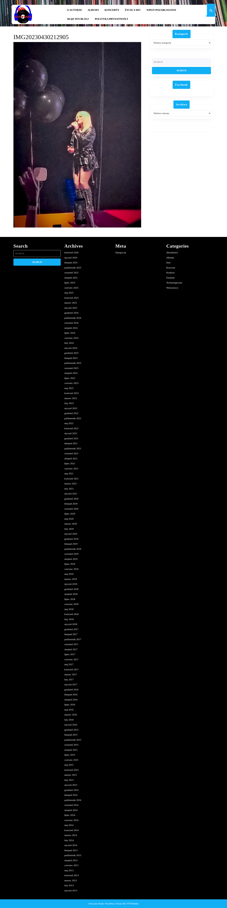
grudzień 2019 (71, 539)
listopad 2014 (71, 795)
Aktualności (172, 252)
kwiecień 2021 (71, 478)
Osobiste (170, 277)
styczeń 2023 (70, 408)
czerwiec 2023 (71, 383)
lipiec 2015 (69, 755)
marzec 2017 (70, 674)
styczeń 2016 (70, 724)
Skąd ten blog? (78, 18)
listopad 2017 (71, 634)
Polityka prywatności (111, 18)
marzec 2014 (70, 835)
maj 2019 (69, 574)
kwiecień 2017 (71, 669)
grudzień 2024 (71, 313)
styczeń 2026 (70, 257)
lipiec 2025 (69, 282)
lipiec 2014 (69, 815)
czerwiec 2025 (71, 288)
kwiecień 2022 (71, 428)
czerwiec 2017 (71, 659)
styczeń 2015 (70, 785)
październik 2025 (72, 267)
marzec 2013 (70, 880)
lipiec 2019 (69, 564)
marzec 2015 (70, 775)
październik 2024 (72, 318)
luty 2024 (69, 343)
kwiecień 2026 (71, 252)
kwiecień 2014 (71, 830)
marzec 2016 (70, 714)
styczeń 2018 (70, 624)
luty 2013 (69, 885)
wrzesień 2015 (71, 745)
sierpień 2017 (71, 649)
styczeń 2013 (70, 890)
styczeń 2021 (70, 493)
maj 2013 (69, 870)
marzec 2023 (70, 398)
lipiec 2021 (69, 463)
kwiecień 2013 (71, 875)
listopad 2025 (71, 262)
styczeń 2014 (70, 845)
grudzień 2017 (71, 629)
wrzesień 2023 (71, 368)
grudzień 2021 (71, 438)
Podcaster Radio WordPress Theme (105, 903)
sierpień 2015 (71, 750)
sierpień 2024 (71, 328)
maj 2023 (69, 388)
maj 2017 (69, 664)
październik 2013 (72, 855)
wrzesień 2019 (71, 554)
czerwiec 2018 (71, 604)
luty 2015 (69, 780)
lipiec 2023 (69, 378)
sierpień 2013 (71, 860)
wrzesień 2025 (71, 272)
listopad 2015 (71, 735)
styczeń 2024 (70, 348)
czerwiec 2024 (71, 338)
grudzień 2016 (71, 689)
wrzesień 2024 (71, 323)
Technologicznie (174, 282)
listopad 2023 (71, 358)
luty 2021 (69, 488)
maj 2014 (69, 825)
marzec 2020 (70, 524)
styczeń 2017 (70, 684)
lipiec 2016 (69, 704)
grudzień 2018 (71, 589)
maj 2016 (69, 709)
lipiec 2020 (69, 513)
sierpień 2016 (71, 699)
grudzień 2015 (71, 730)
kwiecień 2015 (71, 770)
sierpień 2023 (71, 373)
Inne (168, 262)
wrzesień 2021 (71, 453)
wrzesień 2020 (71, 509)
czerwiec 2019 (71, 569)
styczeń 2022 (70, 433)
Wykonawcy (172, 288)
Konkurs (170, 272)
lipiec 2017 (69, 654)
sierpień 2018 (71, 594)
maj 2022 (69, 423)
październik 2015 (72, 740)
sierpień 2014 (71, 810)
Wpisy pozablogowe (161, 10)
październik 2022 (72, 418)
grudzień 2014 (71, 790)
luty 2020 (69, 529)
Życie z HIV (133, 10)
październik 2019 (72, 549)
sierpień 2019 (71, 559)
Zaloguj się (120, 252)
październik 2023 (72, 363)
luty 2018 (69, 619)
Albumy (93, 10)
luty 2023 (69, 403)
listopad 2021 (71, 443)
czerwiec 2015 (71, 760)
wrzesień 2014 (71, 805)
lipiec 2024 (69, 333)
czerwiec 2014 (71, 820)
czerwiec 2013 (71, 865)
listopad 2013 (71, 850)
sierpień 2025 (71, 277)
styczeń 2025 (70, 308)
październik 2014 (72, 800)
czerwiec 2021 (71, 468)
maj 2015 (69, 765)
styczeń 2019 (70, 584)
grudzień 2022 (71, 413)
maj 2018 (69, 609)
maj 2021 (69, 473)
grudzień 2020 (71, 499)
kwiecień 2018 (71, 614)
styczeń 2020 (70, 534)
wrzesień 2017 (71, 644)
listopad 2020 (71, 503)
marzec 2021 (70, 483)
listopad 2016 (71, 694)
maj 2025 (69, 292)
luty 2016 (69, 720)
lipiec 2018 (69, 599)
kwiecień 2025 (71, 298)
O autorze (74, 10)
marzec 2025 (70, 303)
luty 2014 (69, 840)
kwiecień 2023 (71, 393)
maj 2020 (69, 519)
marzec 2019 (70, 579)
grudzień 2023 (71, 353)
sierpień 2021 (71, 458)
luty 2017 (69, 679)
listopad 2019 (71, 544)
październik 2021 (72, 448)
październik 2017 (72, 639)
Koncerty (112, 10)
